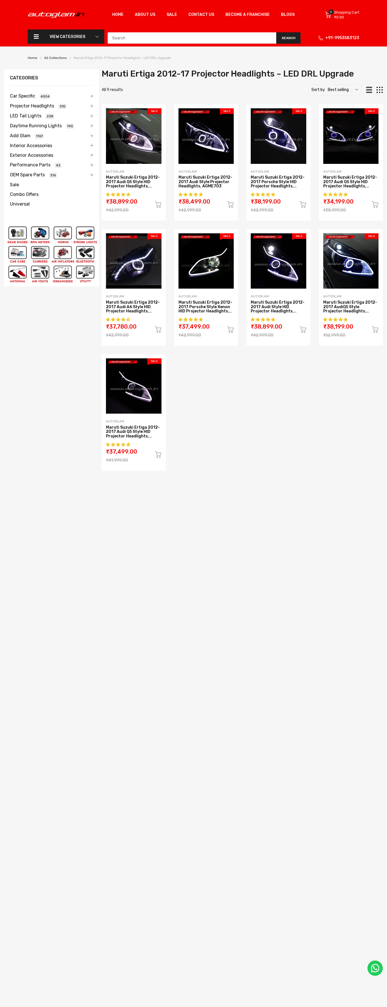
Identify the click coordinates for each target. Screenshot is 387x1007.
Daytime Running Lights (41, 125)
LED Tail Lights (31, 116)
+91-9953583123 (342, 37)
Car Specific (30, 96)
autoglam (115, 172)
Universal (20, 204)
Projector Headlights (37, 106)
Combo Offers (24, 194)
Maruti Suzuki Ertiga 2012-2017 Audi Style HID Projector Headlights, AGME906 (278, 309)
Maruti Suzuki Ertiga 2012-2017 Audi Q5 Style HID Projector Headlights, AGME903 (133, 184)
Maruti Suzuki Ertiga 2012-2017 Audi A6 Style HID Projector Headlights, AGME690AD (133, 309)
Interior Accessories (31, 145)
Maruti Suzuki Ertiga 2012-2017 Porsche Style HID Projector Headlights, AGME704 (278, 184)
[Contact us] (375, 968)
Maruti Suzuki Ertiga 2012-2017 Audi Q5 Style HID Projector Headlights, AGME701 (350, 184)
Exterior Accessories (31, 155)
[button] (118, 194)
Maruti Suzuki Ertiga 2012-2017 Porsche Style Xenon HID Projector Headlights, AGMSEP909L (205, 309)
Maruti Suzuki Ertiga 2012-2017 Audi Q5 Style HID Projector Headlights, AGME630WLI (133, 434)
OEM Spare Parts (33, 174)
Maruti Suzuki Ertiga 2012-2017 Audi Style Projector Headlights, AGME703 (205, 182)
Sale (14, 184)
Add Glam (26, 135)
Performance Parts (35, 165)
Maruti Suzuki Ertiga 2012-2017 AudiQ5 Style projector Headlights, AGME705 (350, 309)
